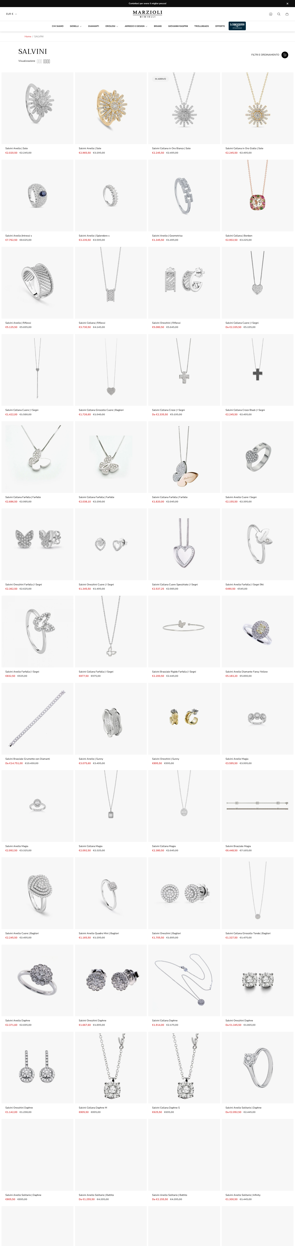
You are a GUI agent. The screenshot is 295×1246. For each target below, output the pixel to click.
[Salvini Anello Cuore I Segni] (258, 457)
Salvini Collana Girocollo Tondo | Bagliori (248, 933)
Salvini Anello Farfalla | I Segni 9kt (245, 584)
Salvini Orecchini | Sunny (165, 759)
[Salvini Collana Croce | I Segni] (184, 370)
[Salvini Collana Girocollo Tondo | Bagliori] (258, 893)
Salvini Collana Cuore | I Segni (242, 323)
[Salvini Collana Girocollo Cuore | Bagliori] (111, 370)
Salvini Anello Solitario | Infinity (243, 1195)
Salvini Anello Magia (237, 759)
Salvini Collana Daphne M (93, 1107)
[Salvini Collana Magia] (111, 806)
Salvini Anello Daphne (17, 1020)
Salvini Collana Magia (90, 846)
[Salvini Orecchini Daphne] (111, 980)
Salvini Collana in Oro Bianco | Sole (171, 148)
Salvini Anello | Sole (16, 148)
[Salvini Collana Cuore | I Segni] (258, 283)
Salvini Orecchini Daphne (92, 1020)
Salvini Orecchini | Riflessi (166, 323)
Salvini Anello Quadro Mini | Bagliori (99, 933)
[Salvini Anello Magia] (258, 719)
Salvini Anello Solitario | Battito (96, 1195)
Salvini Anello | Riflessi (18, 323)
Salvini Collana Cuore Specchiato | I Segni (175, 584)
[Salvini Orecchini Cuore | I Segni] (111, 544)
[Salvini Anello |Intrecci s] (37, 195)
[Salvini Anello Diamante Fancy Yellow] (258, 631)
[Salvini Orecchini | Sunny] (184, 719)
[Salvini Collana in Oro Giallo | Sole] (258, 108)
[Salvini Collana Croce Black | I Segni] (258, 370)
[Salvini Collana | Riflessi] (111, 283)
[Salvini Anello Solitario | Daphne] (258, 1068)
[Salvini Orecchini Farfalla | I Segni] (37, 544)
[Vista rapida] (286, 253)
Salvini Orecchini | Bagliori (166, 933)
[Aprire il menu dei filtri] (284, 55)
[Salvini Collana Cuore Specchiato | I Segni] (184, 544)
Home (28, 36)
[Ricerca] (278, 14)
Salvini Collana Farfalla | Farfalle (23, 497)
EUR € (9, 14)
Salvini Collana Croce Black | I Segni (245, 410)
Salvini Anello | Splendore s (94, 235)
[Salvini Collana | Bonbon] (258, 195)
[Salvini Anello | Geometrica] (184, 195)
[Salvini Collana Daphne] (184, 980)
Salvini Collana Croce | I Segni (168, 410)
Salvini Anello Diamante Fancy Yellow (247, 671)
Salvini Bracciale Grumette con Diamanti (27, 759)
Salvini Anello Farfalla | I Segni (22, 671)
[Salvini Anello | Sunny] (111, 719)
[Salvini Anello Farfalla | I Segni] (37, 631)
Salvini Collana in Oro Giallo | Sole (244, 148)
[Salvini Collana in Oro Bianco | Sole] (184, 108)
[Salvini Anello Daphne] (37, 980)
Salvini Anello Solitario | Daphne (244, 1107)
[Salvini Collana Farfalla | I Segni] (111, 631)
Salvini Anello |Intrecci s (18, 235)
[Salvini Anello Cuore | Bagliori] (37, 893)
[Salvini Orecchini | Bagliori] (184, 893)
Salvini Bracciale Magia (238, 846)
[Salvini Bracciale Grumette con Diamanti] (37, 719)
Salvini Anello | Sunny (91, 759)
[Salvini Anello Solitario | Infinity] (258, 1155)
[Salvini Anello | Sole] (37, 108)
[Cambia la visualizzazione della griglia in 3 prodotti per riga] (39, 61)
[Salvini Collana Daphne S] (184, 1068)
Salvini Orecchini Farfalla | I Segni (23, 584)
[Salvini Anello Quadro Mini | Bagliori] (111, 893)
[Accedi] (270, 14)
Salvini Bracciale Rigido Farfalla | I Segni (174, 671)
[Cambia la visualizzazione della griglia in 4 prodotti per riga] (46, 61)
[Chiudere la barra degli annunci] (287, 4)
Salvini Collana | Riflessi (92, 323)
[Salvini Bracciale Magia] (258, 806)
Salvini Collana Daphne (165, 1020)
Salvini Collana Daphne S (166, 1107)
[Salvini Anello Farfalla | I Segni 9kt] (258, 544)
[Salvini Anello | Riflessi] (37, 283)
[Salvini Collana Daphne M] (111, 1068)
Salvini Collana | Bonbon (239, 235)
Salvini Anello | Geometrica (167, 235)
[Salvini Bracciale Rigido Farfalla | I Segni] (184, 631)
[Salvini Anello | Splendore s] (111, 195)
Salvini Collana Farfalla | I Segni (96, 671)
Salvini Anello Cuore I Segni (241, 497)
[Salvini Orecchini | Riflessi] (184, 283)
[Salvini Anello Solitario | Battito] (111, 1155)
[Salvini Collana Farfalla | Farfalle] (37, 457)
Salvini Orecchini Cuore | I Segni (96, 584)
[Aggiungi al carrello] (66, 79)
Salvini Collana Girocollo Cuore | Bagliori (101, 410)
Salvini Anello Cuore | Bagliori (22, 933)
